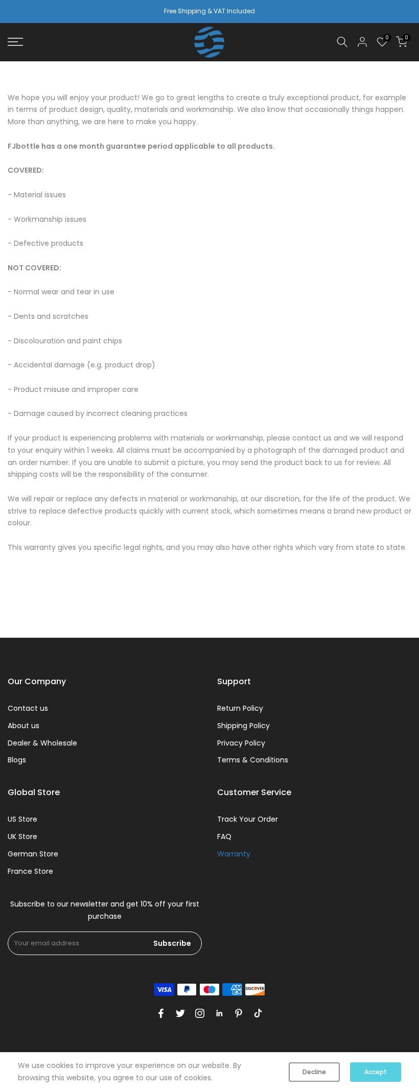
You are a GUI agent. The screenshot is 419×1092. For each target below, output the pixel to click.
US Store (22, 819)
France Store (30, 871)
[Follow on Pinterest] (238, 1013)
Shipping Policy (243, 726)
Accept (375, 1071)
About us (23, 726)
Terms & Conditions (252, 760)
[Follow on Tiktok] (258, 1013)
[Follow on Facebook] (161, 1013)
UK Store (22, 836)
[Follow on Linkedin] (219, 1013)
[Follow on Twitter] (180, 1013)
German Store (33, 854)
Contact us (28, 708)
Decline (314, 1071)
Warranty (233, 854)
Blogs (17, 760)
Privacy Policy (241, 743)
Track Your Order (247, 819)
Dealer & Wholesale (42, 743)
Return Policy (240, 708)
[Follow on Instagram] (199, 1013)
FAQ (224, 836)
